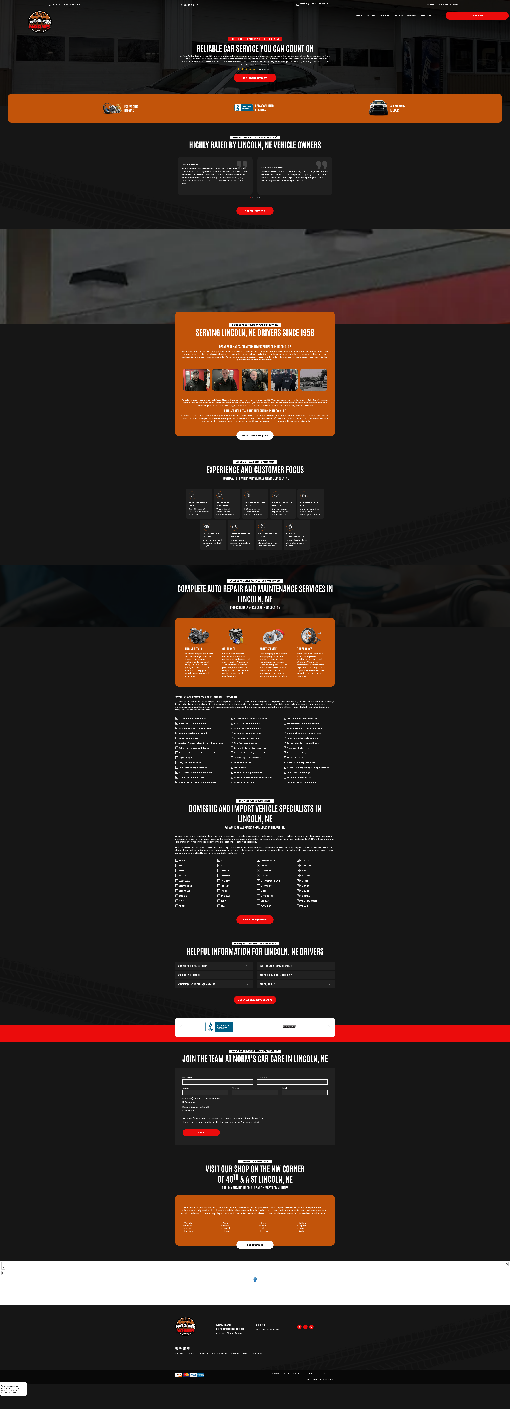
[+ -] (255, 1283)
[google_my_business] (311, 1327)
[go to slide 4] (257, 197)
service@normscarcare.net (230, 1328)
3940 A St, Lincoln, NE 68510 (66, 4)
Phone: (235, 1088)
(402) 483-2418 (189, 4)
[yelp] (305, 1327)
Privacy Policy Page (8, 1392)
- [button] (3, 1267)
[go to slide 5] (259, 197)
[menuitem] (359, 15)
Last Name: (262, 1077)
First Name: (187, 1077)
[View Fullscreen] (3, 1273)
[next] (329, 1026)
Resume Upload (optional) (195, 1107)
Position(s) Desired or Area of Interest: (201, 1098)
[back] (181, 1026)
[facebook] (299, 1327)
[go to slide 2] (252, 197)
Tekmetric (331, 1374)
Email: (284, 1088)
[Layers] (506, 1264)
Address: (186, 1088)
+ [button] (3, 1264)
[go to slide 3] (255, 197)
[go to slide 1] (250, 197)
